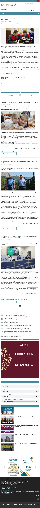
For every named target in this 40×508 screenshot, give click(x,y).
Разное (2, 506)
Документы (36, 504)
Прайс (25, 504)
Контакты (30, 504)
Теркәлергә (30, 95)
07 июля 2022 (4, 104)
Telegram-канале (20, 151)
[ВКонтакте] (7, 73)
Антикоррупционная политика (6, 490)
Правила (20, 504)
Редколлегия (14, 504)
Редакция (8, 504)
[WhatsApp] (9, 73)
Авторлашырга (10, 95)
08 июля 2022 (4, 21)
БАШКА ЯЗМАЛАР (20, 339)
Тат (35, 0)
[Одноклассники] (8, 73)
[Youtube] (31, 11)
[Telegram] (36, 11)
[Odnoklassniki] (33, 11)
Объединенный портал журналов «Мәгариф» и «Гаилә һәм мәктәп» (12, 0)
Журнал (2, 504)
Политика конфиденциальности (6, 493)
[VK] (27, 11)
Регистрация (3, 9)
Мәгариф (9, 21)
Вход (6, 9)
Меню (3, 13)
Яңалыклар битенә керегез (8, 153)
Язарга (20, 92)
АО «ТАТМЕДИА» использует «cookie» (7, 491)
